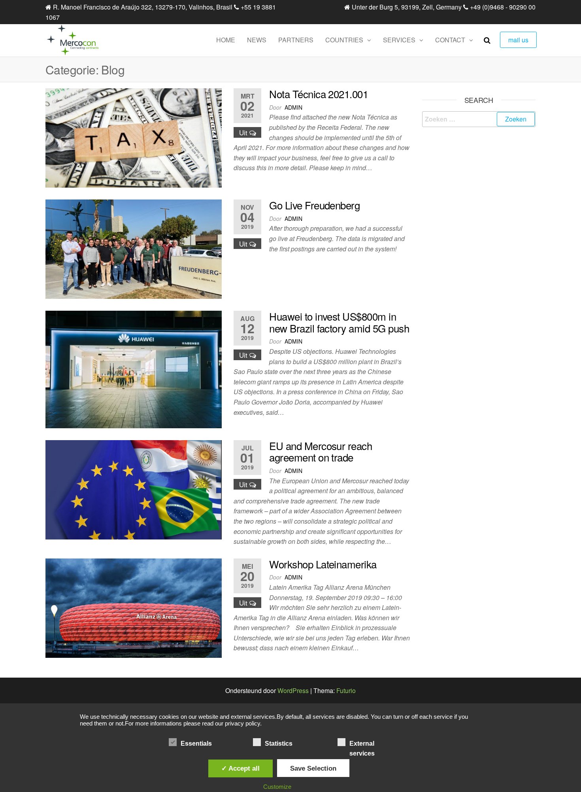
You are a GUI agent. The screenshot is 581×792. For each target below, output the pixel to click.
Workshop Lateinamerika (323, 563)
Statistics (278, 743)
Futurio (346, 690)
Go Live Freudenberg (314, 205)
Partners (295, 39)
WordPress (293, 690)
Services (399, 39)
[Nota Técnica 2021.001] (133, 137)
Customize (277, 786)
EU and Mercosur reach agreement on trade (320, 451)
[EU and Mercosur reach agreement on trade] (133, 489)
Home (225, 39)
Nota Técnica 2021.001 (318, 93)
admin (293, 107)
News (256, 39)
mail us (518, 39)
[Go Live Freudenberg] (133, 248)
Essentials (196, 743)
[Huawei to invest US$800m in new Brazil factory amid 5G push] (133, 368)
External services (362, 744)
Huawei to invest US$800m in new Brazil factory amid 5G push (339, 322)
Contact (450, 39)
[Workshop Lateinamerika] (133, 607)
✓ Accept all (240, 768)
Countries (344, 39)
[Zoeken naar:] (479, 119)
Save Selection (313, 768)
